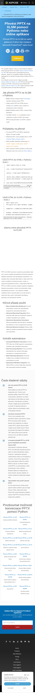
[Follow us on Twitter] (10, 642)
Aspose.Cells (20, 139)
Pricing (17, 656)
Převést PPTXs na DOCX (10, 565)
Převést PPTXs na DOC (10, 554)
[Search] (33, 2)
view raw (29, 185)
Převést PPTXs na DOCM (25, 555)
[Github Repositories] (25, 642)
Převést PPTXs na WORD (25, 587)
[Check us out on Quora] (21, 642)
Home (17, 648)
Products (17, 651)
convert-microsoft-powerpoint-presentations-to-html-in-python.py (13, 186)
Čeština (24, 2)
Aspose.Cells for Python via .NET (10, 85)
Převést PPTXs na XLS (25, 528)
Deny (24, 688)
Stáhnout (17, 58)
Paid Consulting (17, 670)
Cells (24, 151)
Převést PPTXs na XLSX (25, 538)
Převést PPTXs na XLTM (10, 545)
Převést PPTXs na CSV (10, 517)
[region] (17, 174)
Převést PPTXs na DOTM (10, 576)
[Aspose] (12, 2)
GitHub (7, 188)
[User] (29, 2)
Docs (17, 659)
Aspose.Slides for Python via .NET (11, 82)
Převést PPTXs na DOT (25, 565)
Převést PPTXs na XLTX (25, 545)
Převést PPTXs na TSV (10, 528)
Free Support (17, 665)
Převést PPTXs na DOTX (25, 574)
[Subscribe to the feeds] (29, 642)
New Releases (17, 654)
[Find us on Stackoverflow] (18, 642)
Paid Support (17, 667)
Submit (18, 627)
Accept (18, 683)
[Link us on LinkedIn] (14, 642)
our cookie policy (22, 680)
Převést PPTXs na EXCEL (25, 518)
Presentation (26, 98)
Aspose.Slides (11, 139)
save (12, 105)
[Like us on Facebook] (6, 642)
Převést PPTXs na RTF (10, 586)
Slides (29, 151)
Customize (10, 688)
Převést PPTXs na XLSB (10, 538)
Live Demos (17, 662)
